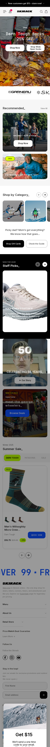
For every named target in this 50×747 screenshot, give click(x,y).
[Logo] (25, 11)
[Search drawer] (40, 12)
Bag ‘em (13, 326)
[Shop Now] (25, 132)
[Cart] (45, 11)
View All (44, 108)
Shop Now (15, 48)
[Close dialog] (42, 708)
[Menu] (4, 11)
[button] (44, 264)
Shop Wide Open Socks (35, 48)
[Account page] (10, 11)
